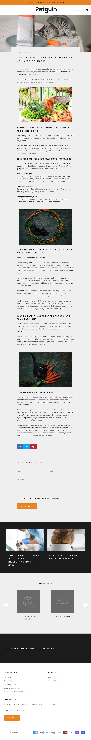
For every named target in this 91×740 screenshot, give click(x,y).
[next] (85, 605)
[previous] (5, 605)
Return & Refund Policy (12, 688)
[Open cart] (87, 10)
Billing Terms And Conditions (15, 692)
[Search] (81, 10)
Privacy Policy (9, 681)
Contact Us (52, 681)
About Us (51, 677)
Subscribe (12, 718)
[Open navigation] (4, 10)
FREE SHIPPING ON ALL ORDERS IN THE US (44, 2)
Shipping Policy (10, 684)
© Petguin (12, 733)
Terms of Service (10, 677)
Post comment (27, 506)
